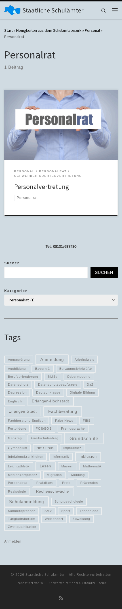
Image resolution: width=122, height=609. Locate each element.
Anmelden (12, 541)
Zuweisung (81, 518)
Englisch (15, 401)
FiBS (87, 420)
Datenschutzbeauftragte (57, 384)
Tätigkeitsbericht (21, 518)
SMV (48, 511)
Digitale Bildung (82, 392)
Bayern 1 (42, 368)
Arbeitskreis (84, 359)
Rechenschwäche (52, 491)
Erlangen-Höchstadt (50, 401)
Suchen (12, 263)
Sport (65, 511)
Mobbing (78, 474)
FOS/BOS (44, 428)
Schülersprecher (21, 511)
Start (8, 30)
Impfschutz (72, 448)
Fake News (64, 420)
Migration (54, 474)
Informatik (61, 456)
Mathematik (92, 466)
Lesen (45, 466)
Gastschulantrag (44, 438)
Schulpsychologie (68, 501)
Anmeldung (52, 359)
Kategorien (16, 291)
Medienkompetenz (22, 474)
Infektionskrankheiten (25, 456)
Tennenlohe (89, 511)
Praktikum (44, 482)
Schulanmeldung (26, 501)
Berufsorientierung (23, 376)
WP (43, 583)
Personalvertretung (41, 186)
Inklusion (88, 456)
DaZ (90, 384)
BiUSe (53, 376)
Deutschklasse (48, 392)
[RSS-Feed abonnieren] (61, 598)
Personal (92, 30)
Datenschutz (18, 384)
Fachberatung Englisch (27, 420)
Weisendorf (54, 518)
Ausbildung (17, 368)
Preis (66, 482)
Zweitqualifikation (22, 526)
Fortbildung (17, 428)
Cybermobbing (79, 376)
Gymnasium (17, 448)
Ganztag (15, 438)
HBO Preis (45, 448)
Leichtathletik (19, 466)
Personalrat (17, 482)
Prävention (89, 482)
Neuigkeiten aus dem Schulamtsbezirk (48, 30)
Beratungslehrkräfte (75, 368)
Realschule (17, 491)
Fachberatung (62, 411)
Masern (67, 466)
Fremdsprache (73, 428)
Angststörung (19, 359)
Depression (17, 392)
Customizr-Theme (93, 583)
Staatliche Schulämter (45, 574)
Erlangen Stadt (23, 411)
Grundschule (84, 438)
